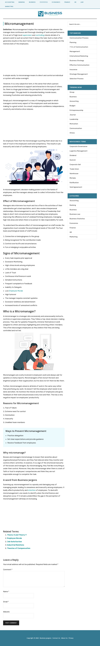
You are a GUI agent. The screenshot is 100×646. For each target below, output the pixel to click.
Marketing (73, 237)
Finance (73, 228)
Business (73, 97)
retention (32, 490)
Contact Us (56, 638)
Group (72, 92)
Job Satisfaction (14, 542)
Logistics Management (78, 151)
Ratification (74, 183)
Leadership (74, 119)
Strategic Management (79, 74)
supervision (27, 35)
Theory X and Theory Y (17, 535)
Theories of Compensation (18, 548)
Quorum (73, 160)
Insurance (73, 69)
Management (75, 51)
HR (71, 232)
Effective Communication (79, 65)
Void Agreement (76, 187)
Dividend (73, 155)
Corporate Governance (78, 146)
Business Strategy (77, 60)
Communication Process (79, 38)
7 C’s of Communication (79, 47)
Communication (76, 128)
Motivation (74, 124)
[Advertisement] (34, 60)
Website (6, 612)
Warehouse (74, 173)
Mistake (73, 178)
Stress (72, 133)
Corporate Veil (75, 164)
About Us (64, 638)
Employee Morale (16, 291)
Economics (74, 223)
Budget (72, 106)
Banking (73, 205)
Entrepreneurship (76, 110)
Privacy (71, 638)
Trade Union (74, 169)
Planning (73, 42)
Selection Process (76, 79)
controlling (40, 35)
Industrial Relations (15, 545)
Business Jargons (45, 638)
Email (6, 602)
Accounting (74, 101)
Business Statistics (77, 219)
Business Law (75, 214)
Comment (7, 569)
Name (6, 591)
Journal (73, 115)
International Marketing (79, 56)
